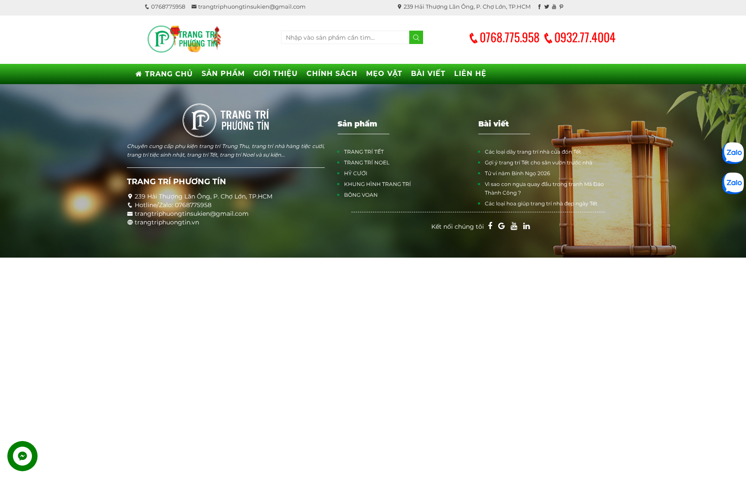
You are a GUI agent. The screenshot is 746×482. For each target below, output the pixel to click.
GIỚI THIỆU (275, 73)
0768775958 (167, 6)
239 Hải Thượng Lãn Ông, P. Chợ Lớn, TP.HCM (466, 6)
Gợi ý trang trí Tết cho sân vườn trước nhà (538, 162)
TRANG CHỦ (167, 74)
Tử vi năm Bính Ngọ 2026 (517, 173)
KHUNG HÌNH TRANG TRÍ (377, 184)
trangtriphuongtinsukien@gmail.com (251, 6)
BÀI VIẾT (428, 73)
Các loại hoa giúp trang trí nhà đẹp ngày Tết (541, 203)
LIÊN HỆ (470, 73)
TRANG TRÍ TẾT (364, 151)
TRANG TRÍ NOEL (366, 162)
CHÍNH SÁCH (332, 73)
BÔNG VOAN (361, 195)
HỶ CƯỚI (355, 173)
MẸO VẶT (384, 73)
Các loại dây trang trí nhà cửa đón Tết (533, 151)
